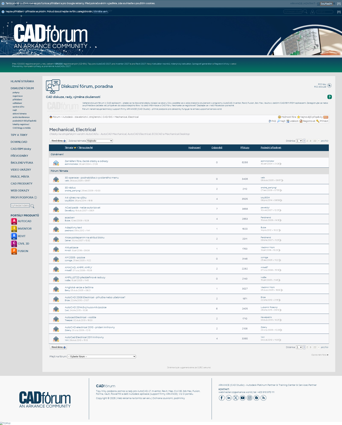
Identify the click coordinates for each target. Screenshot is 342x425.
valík (67, 180)
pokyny (16, 92)
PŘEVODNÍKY (19, 155)
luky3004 (69, 200)
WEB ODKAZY (20, 190)
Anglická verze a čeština (79, 287)
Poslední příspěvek (271, 147)
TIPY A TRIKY (19, 135)
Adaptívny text (73, 227)
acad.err (70, 217)
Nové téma (57, 140)
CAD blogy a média (22, 128)
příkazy (37, 66)
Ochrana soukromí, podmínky (168, 398)
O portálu (188, 394)
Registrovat (309, 121)
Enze (67, 300)
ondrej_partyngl (73, 190)
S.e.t (67, 310)
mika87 (68, 270)
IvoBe (67, 280)
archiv (324, 140)
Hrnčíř (68, 250)
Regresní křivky (221, 64)
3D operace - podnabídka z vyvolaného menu (92, 177)
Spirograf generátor (202, 64)
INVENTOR (24, 228)
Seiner (68, 240)
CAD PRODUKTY (21, 183)
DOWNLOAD (19, 142)
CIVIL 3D (23, 243)
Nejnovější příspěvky (311, 117)
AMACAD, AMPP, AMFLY (78, 267)
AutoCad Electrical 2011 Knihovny (84, 337)
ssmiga (68, 260)
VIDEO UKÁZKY (21, 169)
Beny (67, 290)
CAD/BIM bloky (21, 149)
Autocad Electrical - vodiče (80, 317)
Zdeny (68, 330)
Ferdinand (266, 217)
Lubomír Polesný (269, 307)
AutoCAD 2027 (103, 64)
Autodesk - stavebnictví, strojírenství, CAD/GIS (87, 117)
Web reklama (124, 398)
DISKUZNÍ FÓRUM (22, 88)
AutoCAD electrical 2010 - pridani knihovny (90, 327)
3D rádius (70, 187)
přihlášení (17, 99)
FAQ (274, 121)
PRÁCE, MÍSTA (20, 176)
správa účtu (18, 106)
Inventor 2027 (122, 64)
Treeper (68, 320)
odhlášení (17, 103)
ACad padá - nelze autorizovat (82, 207)
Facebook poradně (224, 105)
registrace (18, 96)
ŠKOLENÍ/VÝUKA (22, 162)
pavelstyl (265, 207)
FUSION (22, 251)
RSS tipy (322, 84)
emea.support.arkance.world (207, 109)
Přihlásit (324, 121)
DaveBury (69, 210)
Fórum (56, 117)
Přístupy (244, 147)
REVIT (21, 236)
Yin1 (66, 340)
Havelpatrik (266, 317)
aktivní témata (20, 113)
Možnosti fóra (288, 117)
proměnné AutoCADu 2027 (57, 66)
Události (294, 121)
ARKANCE (224, 385)
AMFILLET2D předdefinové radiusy (85, 277)
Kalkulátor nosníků (161, 64)
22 (315, 140)
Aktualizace (71, 247)
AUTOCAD (24, 221)
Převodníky (17, 66)
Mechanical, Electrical (127, 117)
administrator (71, 164)
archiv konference (21, 117)
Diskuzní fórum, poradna (86, 86)
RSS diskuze (320, 86)
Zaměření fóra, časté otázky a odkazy (86, 161)
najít (15, 110)
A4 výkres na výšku (75, 197)
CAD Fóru (166, 105)
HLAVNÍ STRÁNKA (22, 81)
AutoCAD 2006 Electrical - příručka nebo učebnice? (95, 297)
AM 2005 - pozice (75, 257)
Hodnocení (194, 147)
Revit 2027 (141, 64)
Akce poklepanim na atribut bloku (84, 237)
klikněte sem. (101, 11)
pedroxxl (69, 230)
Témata (69, 147)
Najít (283, 121)
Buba (67, 220)
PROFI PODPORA (22, 197)
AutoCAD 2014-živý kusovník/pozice (86, 307)
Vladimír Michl (267, 247)
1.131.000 (59, 64)
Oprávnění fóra (319, 355)
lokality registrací (21, 124)
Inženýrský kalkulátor (181, 64)
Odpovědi (216, 147)
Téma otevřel (86, 147)
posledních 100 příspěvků (24, 121)
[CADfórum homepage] (51, 36)
